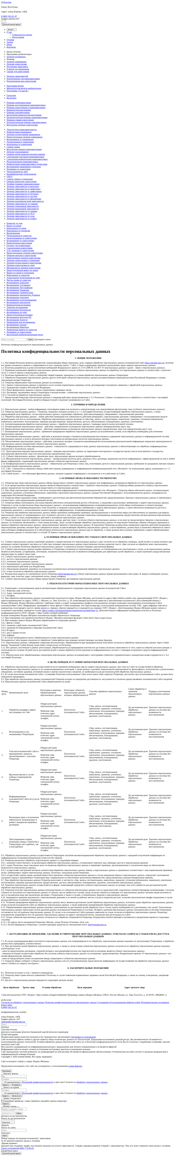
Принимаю (6, 1071)
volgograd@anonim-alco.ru (13, 1021)
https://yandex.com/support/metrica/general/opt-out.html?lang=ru (70, 610)
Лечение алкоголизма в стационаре (23, 260)
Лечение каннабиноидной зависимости (25, 201)
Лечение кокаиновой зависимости (23, 209)
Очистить (6, 1113)
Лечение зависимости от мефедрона (23, 189)
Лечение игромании (16, 57)
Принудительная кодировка (20, 315)
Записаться (16, 1096)
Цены (9, 44)
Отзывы (10, 39)
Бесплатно (11, 98)
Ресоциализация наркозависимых (22, 162)
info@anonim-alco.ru (67, 574)
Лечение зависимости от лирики (22, 211)
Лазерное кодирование (17, 307)
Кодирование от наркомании (20, 139)
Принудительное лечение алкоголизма (25, 253)
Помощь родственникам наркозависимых (26, 105)
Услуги (11, 30)
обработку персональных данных (92, 1082)
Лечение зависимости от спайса (22, 218)
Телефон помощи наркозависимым (23, 184)
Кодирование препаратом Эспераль (23, 295)
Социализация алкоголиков (19, 248)
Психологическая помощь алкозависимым (26, 122)
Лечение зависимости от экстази (22, 196)
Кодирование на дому (17, 312)
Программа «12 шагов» (17, 91)
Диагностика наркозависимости (22, 129)
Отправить (16, 1085)
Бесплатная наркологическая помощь (24, 115)
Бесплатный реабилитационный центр (25, 334)
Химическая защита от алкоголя (22, 329)
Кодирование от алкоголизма (20, 240)
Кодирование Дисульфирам (19, 287)
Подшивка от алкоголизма (19, 332)
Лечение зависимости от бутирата (22, 194)
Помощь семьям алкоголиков (20, 120)
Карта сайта (6, 1005)
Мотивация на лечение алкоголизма (23, 268)
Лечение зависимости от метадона (23, 186)
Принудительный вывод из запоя (22, 270)
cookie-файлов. (75, 1066)
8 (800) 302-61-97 (9, 16)
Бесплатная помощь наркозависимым (24, 149)
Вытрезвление (13, 233)
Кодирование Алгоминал (18, 285)
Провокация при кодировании (21, 322)
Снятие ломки (13, 147)
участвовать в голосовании (83, 1037)
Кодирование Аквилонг (18, 282)
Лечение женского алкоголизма (21, 255)
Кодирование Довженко (18, 290)
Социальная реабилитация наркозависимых (27, 159)
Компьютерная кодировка (19, 305)
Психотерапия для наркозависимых (23, 79)
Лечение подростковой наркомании (23, 134)
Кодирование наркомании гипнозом (24, 166)
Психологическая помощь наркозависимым (27, 117)
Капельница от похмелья (18, 231)
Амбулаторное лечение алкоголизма (23, 258)
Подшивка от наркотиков (18, 169)
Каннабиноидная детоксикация (21, 174)
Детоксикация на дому (17, 171)
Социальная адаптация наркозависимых (25, 157)
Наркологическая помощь (19, 110)
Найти (30, 340)
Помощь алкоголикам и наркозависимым (26, 107)
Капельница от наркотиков (19, 144)
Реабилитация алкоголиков (19, 243)
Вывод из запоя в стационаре (20, 273)
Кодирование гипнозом (18, 297)
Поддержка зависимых (17, 66)
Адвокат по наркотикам (18, 69)
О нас (10, 32)
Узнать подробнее (9, 1148)
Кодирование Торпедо (17, 320)
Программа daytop (15, 86)
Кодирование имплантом (18, 302)
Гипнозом (11, 95)
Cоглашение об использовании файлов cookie (118, 1002)
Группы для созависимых (19, 245)
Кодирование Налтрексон (19, 310)
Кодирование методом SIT (19, 317)
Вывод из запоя (14, 226)
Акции (10, 42)
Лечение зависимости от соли (21, 216)
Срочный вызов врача (11, 25)
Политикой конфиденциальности (37, 1082)
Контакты (11, 47)
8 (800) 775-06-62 (26, 1148)
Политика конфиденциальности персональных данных (71, 1002)
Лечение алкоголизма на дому (21, 265)
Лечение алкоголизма (17, 64)
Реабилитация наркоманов (19, 132)
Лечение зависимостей (17, 76)
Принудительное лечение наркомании (24, 137)
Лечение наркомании (17, 61)
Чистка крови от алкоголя (19, 280)
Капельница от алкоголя (18, 275)
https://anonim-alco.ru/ (154, 363)
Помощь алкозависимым (18, 112)
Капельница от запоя (16, 228)
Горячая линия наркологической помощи (26, 154)
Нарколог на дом (14, 223)
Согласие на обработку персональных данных (22, 1002)
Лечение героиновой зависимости (23, 206)
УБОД (9, 176)
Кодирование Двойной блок (20, 292)
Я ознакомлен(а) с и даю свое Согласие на (56, 1082)
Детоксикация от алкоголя (19, 235)
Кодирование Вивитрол (18, 327)
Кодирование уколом (16, 325)
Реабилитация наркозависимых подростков (27, 164)
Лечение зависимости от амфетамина (24, 191)
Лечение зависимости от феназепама (24, 199)
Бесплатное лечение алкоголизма (22, 125)
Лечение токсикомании (18, 152)
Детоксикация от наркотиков (20, 142)
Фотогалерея (18, 37)
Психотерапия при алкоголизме (21, 81)
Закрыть (5, 1085)
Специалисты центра (22, 35)
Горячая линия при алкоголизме (22, 181)
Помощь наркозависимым (19, 102)
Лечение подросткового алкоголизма (24, 263)
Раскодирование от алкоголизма (22, 238)
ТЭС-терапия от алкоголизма (20, 250)
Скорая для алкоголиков (18, 71)
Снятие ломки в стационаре (20, 179)
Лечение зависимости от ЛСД (21, 213)
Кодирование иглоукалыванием (21, 300)
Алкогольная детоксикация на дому (23, 278)
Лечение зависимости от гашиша (22, 204)
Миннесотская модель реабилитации (24, 88)
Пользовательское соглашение (155, 1002)
